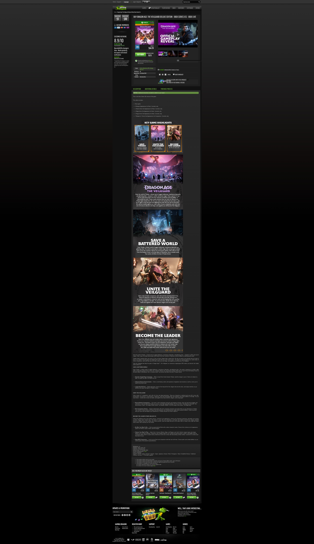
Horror (191, 531)
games (144, 8)
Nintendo (181, 8)
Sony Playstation (169, 527)
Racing (184, 528)
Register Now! (134, 533)
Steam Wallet (155, 8)
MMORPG (184, 530)
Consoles (174, 531)
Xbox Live (150, 60)
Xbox (173, 8)
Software (190, 8)
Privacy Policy (117, 528)
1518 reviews (119, 45)
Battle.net (175, 530)
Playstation (166, 8)
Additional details (151, 89)
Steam (167, 528)
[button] (119, 2)
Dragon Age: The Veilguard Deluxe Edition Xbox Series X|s (129, 12)
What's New (117, 530)
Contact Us (158, 527)
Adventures (145, 68)
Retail (167, 530)
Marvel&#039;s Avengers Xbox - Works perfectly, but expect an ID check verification (121, 51)
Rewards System (125, 528)
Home (114, 2)
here (185, 516)
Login (134, 2)
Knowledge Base (152, 527)
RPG (148, 68)
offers (198, 8)
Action (141, 68)
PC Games (167, 533)
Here (145, 451)
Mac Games (175, 533)
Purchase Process (167, 89)
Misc (183, 533)
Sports (191, 527)
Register (139, 2)
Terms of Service (125, 527)
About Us (116, 527)
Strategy (151, 68)
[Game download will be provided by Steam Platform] (156, 497)
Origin (174, 528)
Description (137, 89)
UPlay (167, 531)
